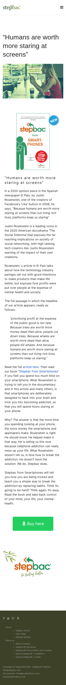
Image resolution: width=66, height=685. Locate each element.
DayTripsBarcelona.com (14, 677)
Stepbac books (23, 630)
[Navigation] (61, 7)
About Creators (23, 644)
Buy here (35, 523)
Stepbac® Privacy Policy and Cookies (34, 650)
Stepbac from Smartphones (38, 371)
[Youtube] (8, 618)
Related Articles (23, 637)
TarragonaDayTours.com (27, 673)
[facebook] (4, 618)
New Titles (21, 634)
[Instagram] (13, 618)
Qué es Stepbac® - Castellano (30, 654)
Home (8, 627)
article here (31, 367)
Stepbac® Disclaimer (26, 647)
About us (10, 640)
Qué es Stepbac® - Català (28, 657)
